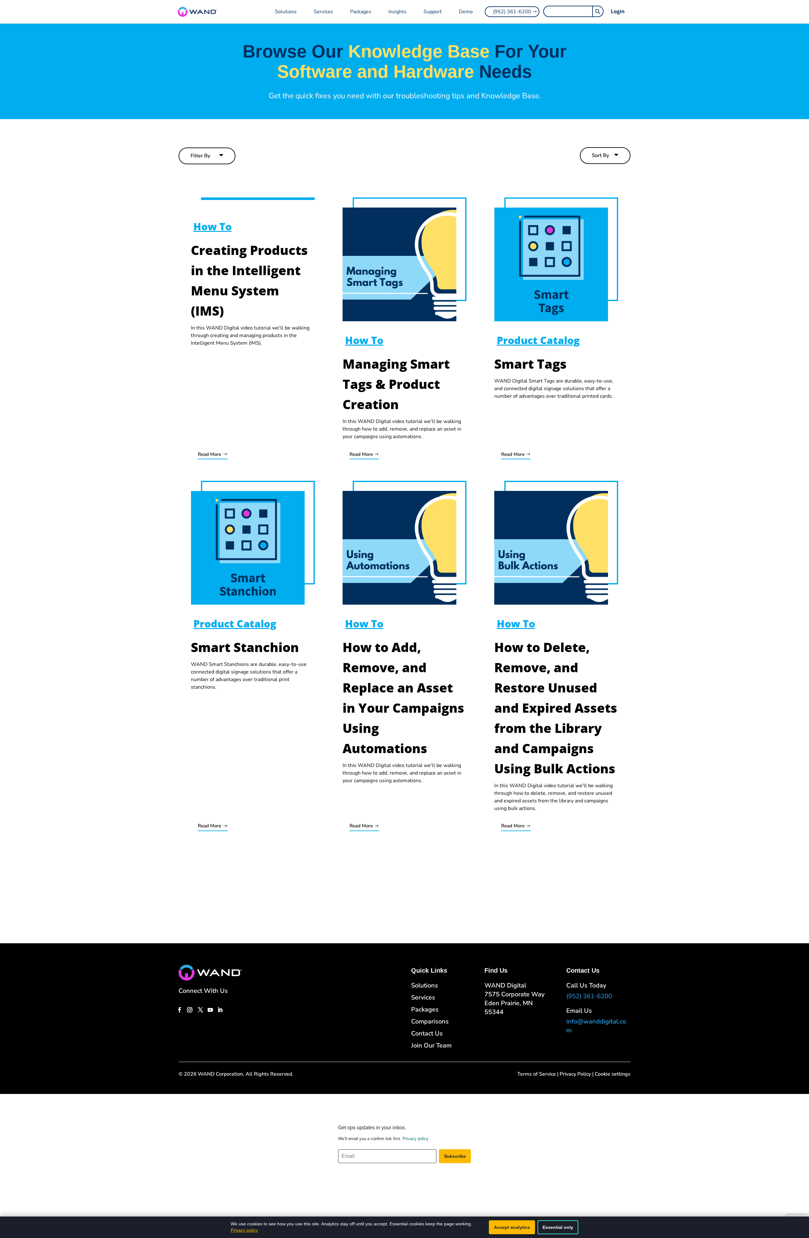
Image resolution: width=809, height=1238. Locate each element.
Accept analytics (512, 1227)
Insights (397, 11)
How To (212, 226)
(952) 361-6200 (512, 11)
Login (618, 11)
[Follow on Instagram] (189, 1010)
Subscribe (455, 1156)
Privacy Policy (575, 1074)
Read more (209, 454)
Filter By (200, 155)
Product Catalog (538, 340)
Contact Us (427, 1033)
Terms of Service (536, 1074)
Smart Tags (530, 363)
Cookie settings (612, 1074)
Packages (360, 11)
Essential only (558, 1227)
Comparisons (430, 1021)
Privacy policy (416, 1138)
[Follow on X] (200, 1010)
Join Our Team (431, 1045)
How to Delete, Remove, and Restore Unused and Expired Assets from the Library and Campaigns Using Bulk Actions (555, 707)
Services (323, 11)
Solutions (286, 11)
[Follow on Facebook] (179, 1010)
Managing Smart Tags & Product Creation (396, 384)
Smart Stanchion (245, 647)
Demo (466, 11)
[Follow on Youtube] (210, 1010)
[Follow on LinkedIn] (220, 1010)
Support (432, 11)
